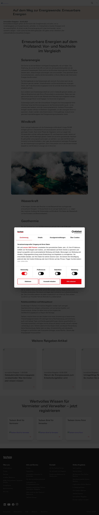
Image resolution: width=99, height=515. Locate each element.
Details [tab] (40, 237)
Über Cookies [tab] (75, 237)
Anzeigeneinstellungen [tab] (57, 237)
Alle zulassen (71, 281)
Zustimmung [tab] (24, 237)
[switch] (41, 273)
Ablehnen (28, 281)
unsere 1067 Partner (30, 247)
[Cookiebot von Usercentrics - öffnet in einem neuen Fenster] (73, 232)
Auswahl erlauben (49, 281)
